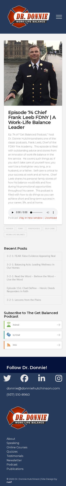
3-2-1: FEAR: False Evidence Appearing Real (31, 256)
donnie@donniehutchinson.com (33, 388)
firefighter (34, 228)
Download (51, 217)
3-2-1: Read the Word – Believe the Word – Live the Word (31, 278)
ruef (9, 482)
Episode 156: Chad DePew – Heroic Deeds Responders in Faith (31, 290)
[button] (59, 17)
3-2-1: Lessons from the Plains (24, 300)
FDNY (20, 228)
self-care (50, 228)
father (9, 228)
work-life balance (15, 234)
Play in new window (30, 217)
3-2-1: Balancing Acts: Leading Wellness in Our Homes (30, 266)
